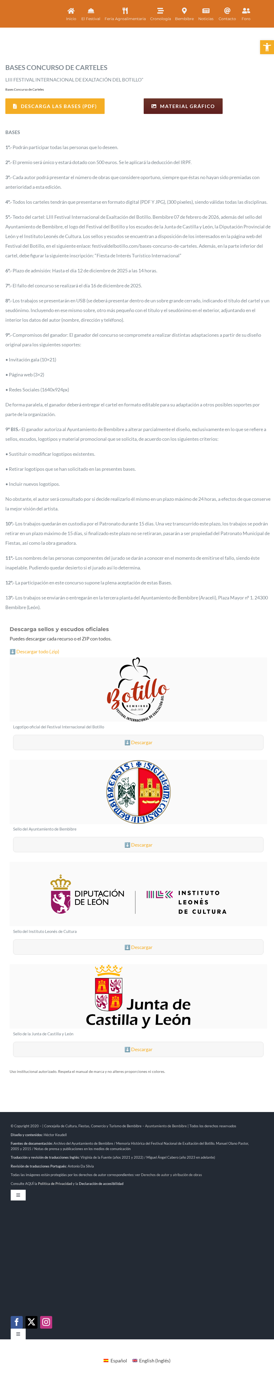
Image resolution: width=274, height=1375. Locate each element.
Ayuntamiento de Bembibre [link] (166, 1126)
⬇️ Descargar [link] (138, 742)
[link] (267, 47)
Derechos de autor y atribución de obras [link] (171, 1175)
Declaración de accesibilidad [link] (101, 1183)
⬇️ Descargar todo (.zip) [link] (34, 651)
